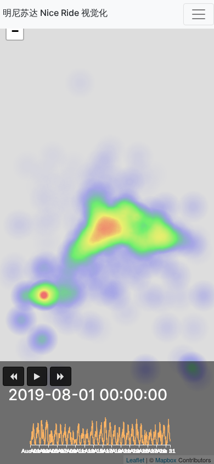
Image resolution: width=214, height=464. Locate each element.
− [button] (15, 31)
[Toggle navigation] (198, 14)
